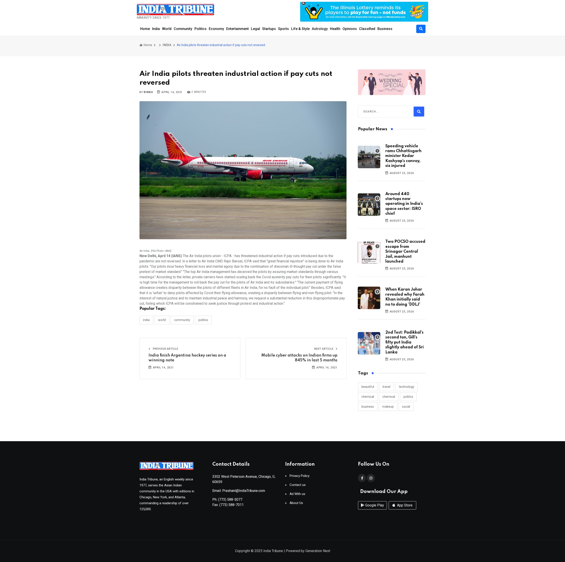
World (166, 29)
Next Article (324, 348)
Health (335, 29)
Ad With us (297, 494)
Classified (367, 29)
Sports (283, 29)
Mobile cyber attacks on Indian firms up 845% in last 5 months (299, 357)
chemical (368, 396)
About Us (296, 503)
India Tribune (273, 551)
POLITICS (203, 320)
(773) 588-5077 (230, 499)
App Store (404, 505)
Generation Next (317, 551)
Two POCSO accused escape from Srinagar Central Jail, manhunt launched (405, 251)
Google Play (374, 505)
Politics (200, 29)
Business (384, 29)
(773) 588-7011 (231, 505)
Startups (269, 29)
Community (183, 29)
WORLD (162, 320)
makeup (388, 406)
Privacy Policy (299, 476)
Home (145, 29)
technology (406, 386)
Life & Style (300, 29)
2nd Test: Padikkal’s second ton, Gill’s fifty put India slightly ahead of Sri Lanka (404, 342)
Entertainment (237, 29)
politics (408, 396)
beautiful (368, 386)
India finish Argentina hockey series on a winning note (187, 357)
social (406, 406)
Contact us (298, 485)
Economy (216, 29)
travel (386, 386)
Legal (255, 29)
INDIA (167, 45)
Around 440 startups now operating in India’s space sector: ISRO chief (404, 204)
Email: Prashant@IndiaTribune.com (238, 491)
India (156, 29)
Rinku (148, 92)
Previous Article (165, 348)
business (368, 406)
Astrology (320, 29)
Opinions (350, 29)
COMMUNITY (182, 320)
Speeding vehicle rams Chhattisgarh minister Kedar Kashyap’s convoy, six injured (403, 156)
